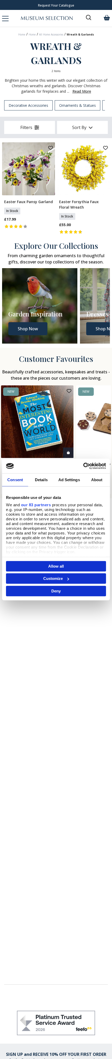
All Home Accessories (51, 34)
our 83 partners (36, 505)
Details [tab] (41, 479)
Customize (53, 578)
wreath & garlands (80, 34)
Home (21, 34)
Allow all (56, 566)
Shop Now (28, 329)
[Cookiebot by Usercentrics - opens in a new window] (83, 466)
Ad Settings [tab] (69, 479)
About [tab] (97, 479)
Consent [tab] (15, 479)
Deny (56, 591)
